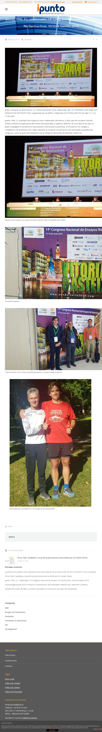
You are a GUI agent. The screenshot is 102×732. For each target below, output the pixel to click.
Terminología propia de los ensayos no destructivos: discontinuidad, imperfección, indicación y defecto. (46, 584)
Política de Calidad (12, 687)
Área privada (77, 2)
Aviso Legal (9, 679)
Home (44, 34)
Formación (9, 616)
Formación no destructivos (16, 620)
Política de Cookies (12, 683)
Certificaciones (11, 660)
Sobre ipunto (10, 655)
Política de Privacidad (13, 692)
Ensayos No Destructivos (15, 612)
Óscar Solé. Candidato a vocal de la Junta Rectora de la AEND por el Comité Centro (52, 557)
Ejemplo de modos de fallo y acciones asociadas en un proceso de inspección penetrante (41, 589)
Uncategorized (54, 34)
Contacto (8, 666)
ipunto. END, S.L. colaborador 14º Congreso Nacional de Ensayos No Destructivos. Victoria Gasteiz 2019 (47, 580)
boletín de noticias (58, 2)
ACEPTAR (52, 730)
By (28, 39)
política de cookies (53, 728)
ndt (6, 625)
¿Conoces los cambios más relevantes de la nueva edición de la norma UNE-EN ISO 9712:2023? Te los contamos (50, 572)
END (7, 608)
